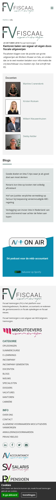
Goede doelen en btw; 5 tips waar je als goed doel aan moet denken (27, 175)
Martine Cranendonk (33, 83)
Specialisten (10, 383)
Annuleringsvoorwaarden (18, 432)
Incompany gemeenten (16, 364)
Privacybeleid (10, 436)
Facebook (12, 445)
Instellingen (29, 495)
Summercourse (11, 350)
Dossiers (7, 387)
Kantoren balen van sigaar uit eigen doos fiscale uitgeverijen (27, 47)
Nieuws (7, 378)
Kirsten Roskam (30, 101)
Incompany (9, 359)
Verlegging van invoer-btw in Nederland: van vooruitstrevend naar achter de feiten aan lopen (27, 213)
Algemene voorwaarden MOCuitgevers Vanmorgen (25, 426)
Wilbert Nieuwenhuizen (34, 118)
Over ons (8, 414)
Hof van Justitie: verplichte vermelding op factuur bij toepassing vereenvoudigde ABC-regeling (27, 199)
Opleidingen (10, 345)
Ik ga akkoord (10, 495)
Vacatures (8, 392)
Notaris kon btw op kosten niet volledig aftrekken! (25, 186)
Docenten (8, 369)
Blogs (6, 373)
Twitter (19, 445)
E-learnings (9, 355)
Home (5, 20)
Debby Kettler (30, 136)
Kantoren (8, 397)
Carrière (7, 401)
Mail (26, 445)
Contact (8, 419)
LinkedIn (5, 445)
